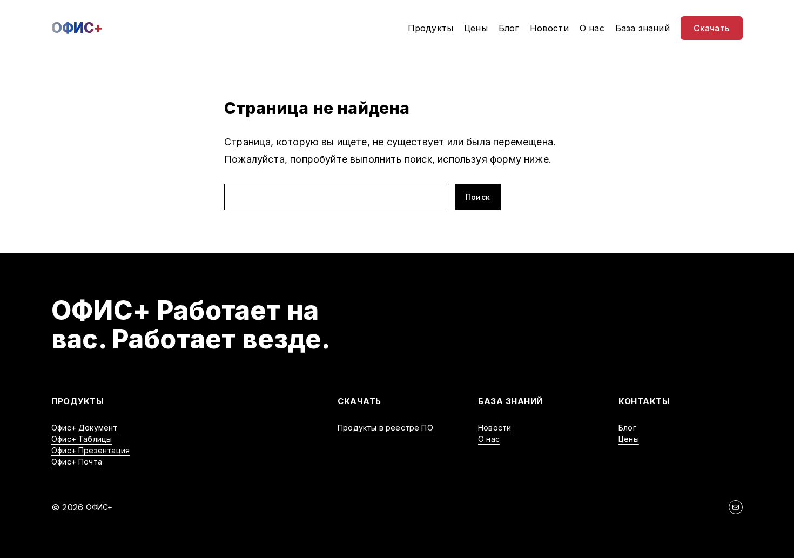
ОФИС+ (77, 27)
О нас (489, 438)
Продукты (77, 401)
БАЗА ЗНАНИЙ (510, 401)
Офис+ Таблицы (81, 438)
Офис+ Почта (76, 461)
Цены (628, 438)
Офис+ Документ (84, 427)
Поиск (478, 196)
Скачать (359, 401)
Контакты (644, 401)
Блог (627, 427)
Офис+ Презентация (90, 450)
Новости (494, 427)
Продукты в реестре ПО (385, 427)
